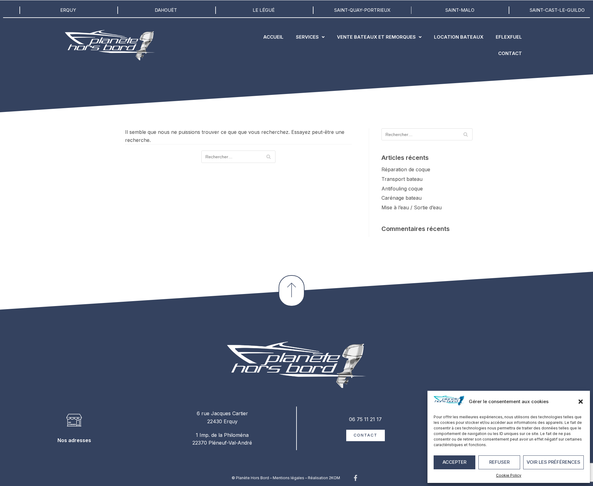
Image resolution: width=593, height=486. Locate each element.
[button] (581, 402)
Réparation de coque (405, 169)
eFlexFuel (509, 37)
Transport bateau (402, 179)
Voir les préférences (553, 462)
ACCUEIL (273, 37)
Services (307, 37)
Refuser (499, 462)
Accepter (454, 462)
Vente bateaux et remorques (376, 37)
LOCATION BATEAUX (458, 37)
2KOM (334, 477)
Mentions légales (288, 477)
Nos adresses (74, 440)
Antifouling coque (402, 188)
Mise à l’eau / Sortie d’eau (411, 207)
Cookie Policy (508, 475)
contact (510, 53)
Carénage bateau (401, 198)
